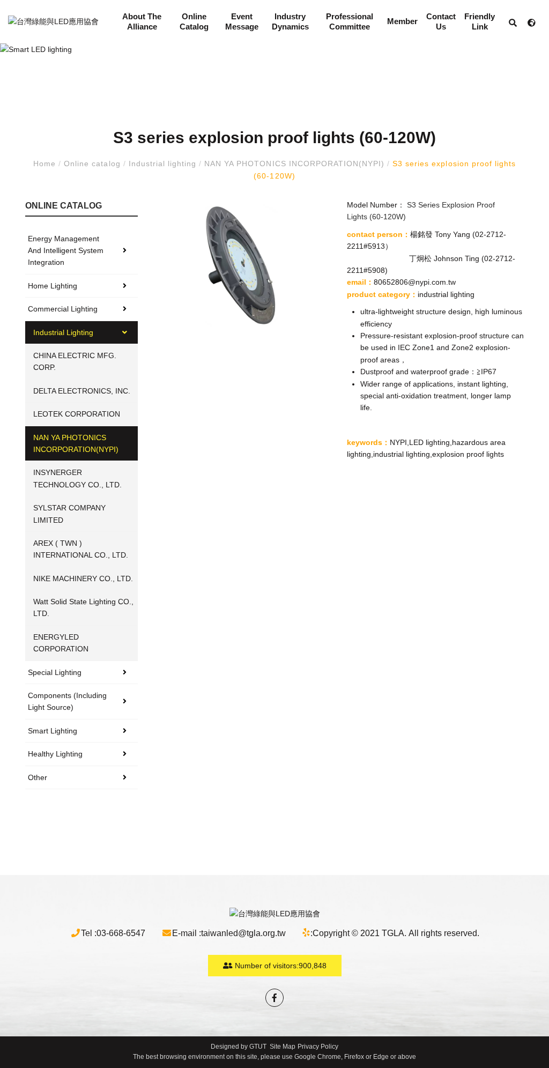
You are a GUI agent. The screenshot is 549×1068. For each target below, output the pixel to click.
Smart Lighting (52, 730)
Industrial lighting (162, 163)
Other (37, 777)
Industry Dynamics (290, 22)
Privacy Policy (318, 1046)
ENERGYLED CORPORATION (60, 643)
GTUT (257, 1046)
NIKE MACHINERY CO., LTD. (83, 578)
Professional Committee (349, 22)
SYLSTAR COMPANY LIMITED (69, 513)
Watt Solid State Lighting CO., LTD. (83, 607)
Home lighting (52, 285)
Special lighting (54, 672)
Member (402, 21)
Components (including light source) (67, 701)
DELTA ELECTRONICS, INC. (81, 391)
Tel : (89, 933)
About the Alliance (141, 22)
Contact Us (441, 22)
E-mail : (186, 933)
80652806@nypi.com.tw (415, 282)
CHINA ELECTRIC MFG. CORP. (74, 361)
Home (45, 163)
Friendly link (479, 22)
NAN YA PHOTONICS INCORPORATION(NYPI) (294, 163)
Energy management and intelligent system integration (65, 250)
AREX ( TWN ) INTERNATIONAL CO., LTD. (80, 549)
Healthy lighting (55, 754)
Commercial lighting (63, 309)
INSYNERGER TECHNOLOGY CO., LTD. (77, 478)
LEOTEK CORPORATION (76, 414)
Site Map (282, 1046)
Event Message (241, 22)
